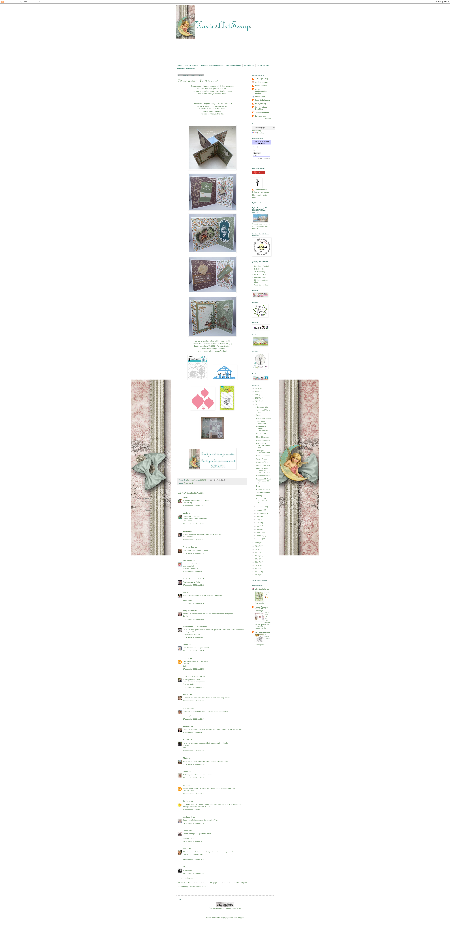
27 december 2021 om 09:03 (193, 506)
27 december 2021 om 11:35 (193, 619)
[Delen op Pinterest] (224, 480)
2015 (257, 559)
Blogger (241, 917)
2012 (257, 568)
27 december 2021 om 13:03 (193, 701)
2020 (257, 543)
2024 (257, 395)
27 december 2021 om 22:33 (193, 810)
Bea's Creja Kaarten (262, 100)
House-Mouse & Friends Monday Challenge (261, 609)
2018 (257, 549)
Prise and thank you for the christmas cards (263, 470)
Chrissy (186, 831)
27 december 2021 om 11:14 (193, 603)
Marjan (186, 645)
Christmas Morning (263, 440)
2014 (257, 562)
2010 (257, 575)
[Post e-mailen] (211, 480)
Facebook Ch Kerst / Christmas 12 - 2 (263, 481)
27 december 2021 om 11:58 (193, 669)
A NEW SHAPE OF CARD (263, 65)
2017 (257, 552)
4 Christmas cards (263, 489)
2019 (257, 546)
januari (259, 539)
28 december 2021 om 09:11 (193, 841)
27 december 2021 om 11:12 (193, 571)
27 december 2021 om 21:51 (193, 794)
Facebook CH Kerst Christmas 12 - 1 (263, 501)
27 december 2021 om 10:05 (193, 524)
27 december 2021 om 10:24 (193, 553)
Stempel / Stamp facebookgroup (233, 65)
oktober (260, 510)
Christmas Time (262, 462)
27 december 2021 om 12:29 (193, 687)
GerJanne (187, 801)
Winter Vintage (261, 459)
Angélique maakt (261, 82)
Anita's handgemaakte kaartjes (261, 91)
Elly (184, 497)
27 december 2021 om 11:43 (193, 637)
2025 (257, 391)
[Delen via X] (220, 480)
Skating (259, 496)
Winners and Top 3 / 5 (249, 65)
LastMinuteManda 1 (261, 266)
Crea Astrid (187, 708)
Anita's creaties (261, 86)
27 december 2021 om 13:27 (193, 719)
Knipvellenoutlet (260, 277)
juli (258, 520)
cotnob (186, 849)
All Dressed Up (259, 272)
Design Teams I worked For (191, 65)
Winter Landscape (263, 456)
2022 (257, 401)
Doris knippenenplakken (192, 676)
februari (260, 536)
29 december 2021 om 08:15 (193, 860)
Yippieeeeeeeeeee (263, 492)
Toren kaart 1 (188, 483)
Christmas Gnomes (263, 418)
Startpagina (179, 65)
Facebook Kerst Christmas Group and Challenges (212, 65)
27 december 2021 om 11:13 (193, 585)
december (261, 407)
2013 (257, 565)
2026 (257, 388)
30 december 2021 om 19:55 (193, 873)
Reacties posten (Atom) (197, 886)
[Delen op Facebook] (222, 480)
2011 (257, 572)
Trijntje (185, 758)
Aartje (185, 785)
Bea (184, 592)
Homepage (213, 883)
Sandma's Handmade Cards (194, 579)
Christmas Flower (262, 434)
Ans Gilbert (187, 740)
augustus (260, 516)
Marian (185, 772)
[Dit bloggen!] (217, 480)
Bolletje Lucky (260, 104)
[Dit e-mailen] (215, 480)
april (258, 529)
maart (259, 532)
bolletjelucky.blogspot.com (194, 626)
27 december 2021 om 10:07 (193, 540)
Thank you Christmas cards (263, 452)
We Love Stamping (262, 632)
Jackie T (186, 695)
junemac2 (187, 726)
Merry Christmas (262, 437)
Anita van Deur (189, 547)
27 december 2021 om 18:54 (193, 764)
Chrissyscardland (262, 112)
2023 (257, 398)
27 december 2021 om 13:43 (193, 733)
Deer (258, 486)
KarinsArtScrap (261, 190)
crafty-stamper (188, 611)
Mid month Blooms (267, 636)
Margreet (186, 531)
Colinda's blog (260, 116)
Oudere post (242, 883)
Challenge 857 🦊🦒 (267, 595)
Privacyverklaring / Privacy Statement (186, 68)
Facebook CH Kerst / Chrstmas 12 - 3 (263, 445)
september (261, 513)
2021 (257, 404)
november (261, 507)
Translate (260, 133)
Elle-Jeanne (187, 561)
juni (258, 523)
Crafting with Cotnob (197, 854)
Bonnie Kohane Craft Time (261, 108)
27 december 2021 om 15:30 (193, 751)
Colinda (186, 658)
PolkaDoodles (259, 269)
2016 (257, 556)
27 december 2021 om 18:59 (193, 778)
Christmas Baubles (263, 476)
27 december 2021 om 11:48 (193, 651)
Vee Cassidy (188, 817)
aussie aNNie (260, 96)
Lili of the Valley (260, 274)
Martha (185, 513)
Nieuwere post (183, 883)
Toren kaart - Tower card (261, 422)
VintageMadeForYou (233, 908)
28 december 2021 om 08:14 (193, 823)
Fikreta (185, 867)
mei (258, 526)
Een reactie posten (187, 878)
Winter (258, 415)
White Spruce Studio (261, 285)
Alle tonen (268, 118)
